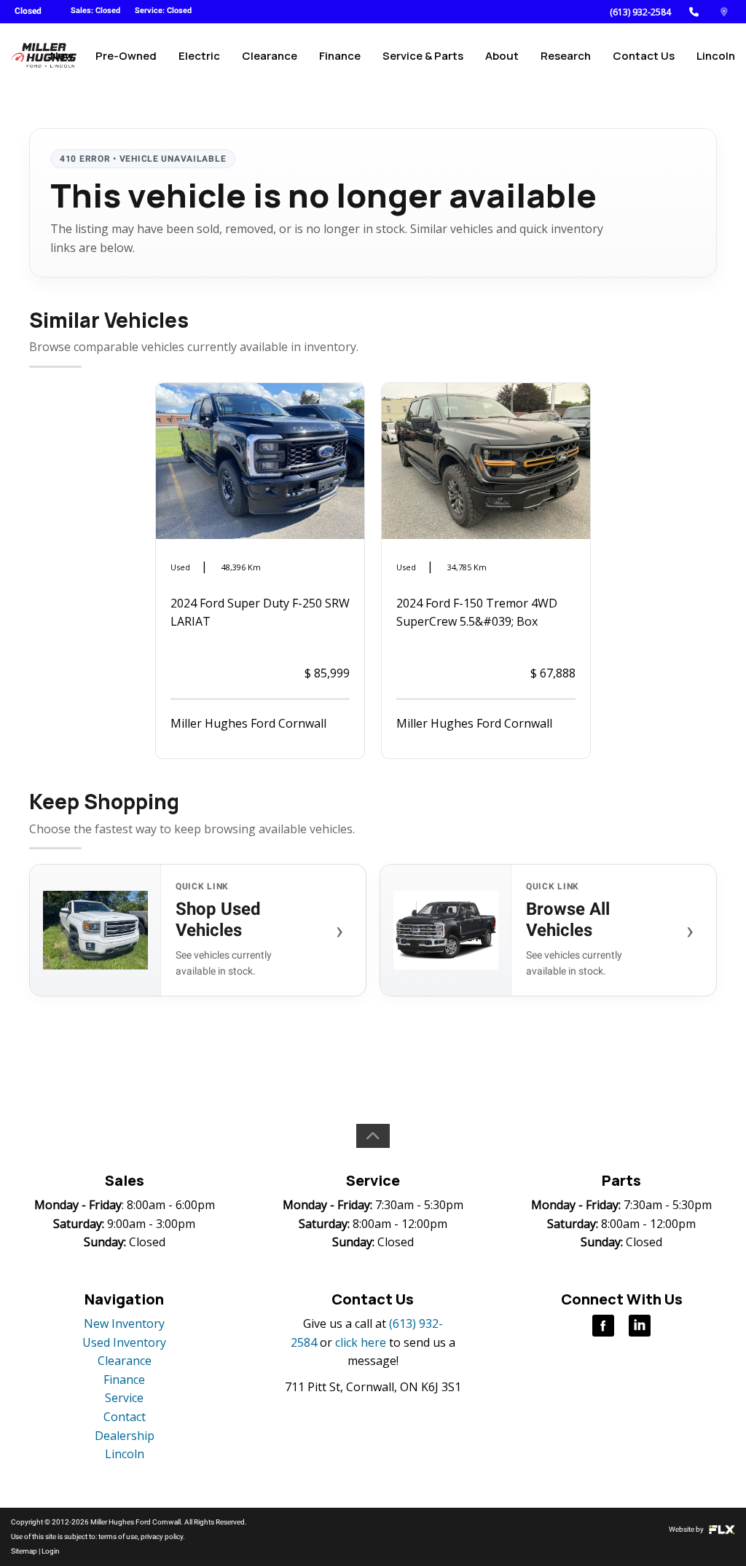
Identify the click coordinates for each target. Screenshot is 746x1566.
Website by (687, 1529)
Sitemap (24, 1551)
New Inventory (124, 1323)
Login (51, 1551)
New (62, 55)
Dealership (124, 1436)
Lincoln (715, 55)
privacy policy (162, 1536)
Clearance (269, 55)
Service (124, 1398)
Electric (199, 55)
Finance (340, 55)
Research (566, 55)
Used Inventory (124, 1342)
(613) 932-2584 (640, 12)
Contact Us (644, 55)
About (502, 55)
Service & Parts (422, 55)
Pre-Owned (126, 55)
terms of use (118, 1536)
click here (360, 1342)
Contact (124, 1417)
